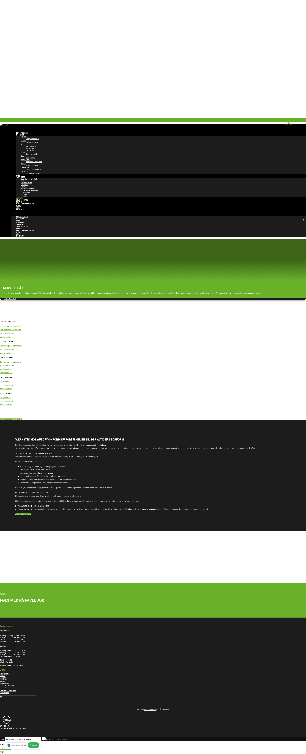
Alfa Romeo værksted (34, 162)
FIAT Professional (27, 148)
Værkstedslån (5, 382)
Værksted (3, 680)
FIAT (22, 144)
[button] (23, 743)
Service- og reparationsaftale (11, 326)
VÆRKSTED (20, 177)
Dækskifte (24, 185)
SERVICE (19, 224)
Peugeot (24, 137)
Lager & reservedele (7, 685)
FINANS (19, 228)
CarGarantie (4, 693)
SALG (18, 221)
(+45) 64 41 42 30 (286, 119)
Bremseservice (26, 183)
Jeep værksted (31, 154)
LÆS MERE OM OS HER (11, 419)
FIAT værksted (31, 146)
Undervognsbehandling (29, 190)
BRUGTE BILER (22, 217)
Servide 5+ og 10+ (7, 333)
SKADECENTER (22, 226)
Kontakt (3, 687)
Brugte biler (4, 674)
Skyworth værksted (33, 173)
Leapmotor (25, 167)
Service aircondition (28, 188)
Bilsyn (23, 181)
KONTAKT (20, 210)
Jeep (23, 152)
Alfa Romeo (25, 160)
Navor (23, 164)
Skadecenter (4, 683)
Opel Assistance (6, 373)
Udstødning (25, 192)
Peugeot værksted (32, 139)
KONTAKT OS (10, 299)
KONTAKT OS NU (23, 514)
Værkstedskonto (6, 337)
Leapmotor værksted (33, 169)
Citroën (23, 141)
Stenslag (24, 196)
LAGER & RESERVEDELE (25, 204)
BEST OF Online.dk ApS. (59, 739)
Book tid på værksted (29, 179)
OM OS (18, 232)
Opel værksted (31, 158)
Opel (22, 156)
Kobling (24, 194)
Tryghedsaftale (6, 389)
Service (2, 681)
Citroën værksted (32, 143)
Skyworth (24, 171)
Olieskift (24, 187)
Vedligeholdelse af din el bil (10, 330)
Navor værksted (32, 166)
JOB (17, 234)
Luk (2, 753)
